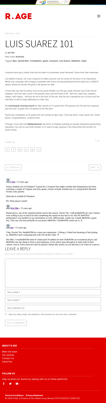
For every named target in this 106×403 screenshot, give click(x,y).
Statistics (75, 61)
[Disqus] (53, 211)
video (84, 61)
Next (93, 167)
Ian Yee (11, 52)
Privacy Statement (34, 395)
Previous (15, 167)
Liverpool (53, 61)
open (99, 16)
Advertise (7, 361)
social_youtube (17, 383)
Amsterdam (23, 61)
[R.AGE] (18, 16)
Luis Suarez (64, 61)
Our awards (8, 355)
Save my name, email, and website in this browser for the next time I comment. (43, 314)
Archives (20, 56)
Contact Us (8, 358)
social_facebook (3, 383)
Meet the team (9, 351)
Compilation (36, 61)
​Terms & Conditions (14, 395)
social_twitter (10, 383)
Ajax (15, 61)
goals (45, 61)
